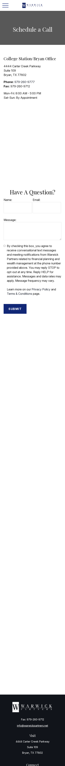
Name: (8, 200)
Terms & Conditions (19, 293)
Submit (15, 309)
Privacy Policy (41, 289)
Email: (36, 200)
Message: (10, 220)
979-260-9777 (24, 82)
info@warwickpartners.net (32, 725)
